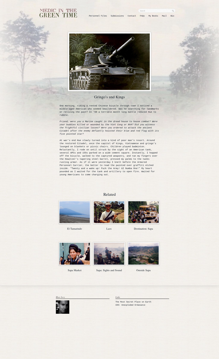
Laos (109, 228)
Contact (132, 16)
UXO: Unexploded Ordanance (130, 305)
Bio (172, 16)
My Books (153, 16)
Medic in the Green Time (58, 13)
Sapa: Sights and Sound (109, 270)
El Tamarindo (74, 228)
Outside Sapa (143, 270)
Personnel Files (98, 16)
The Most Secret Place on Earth (133, 302)
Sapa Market (74, 270)
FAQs (142, 16)
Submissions (117, 16)
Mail (164, 16)
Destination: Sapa (143, 228)
